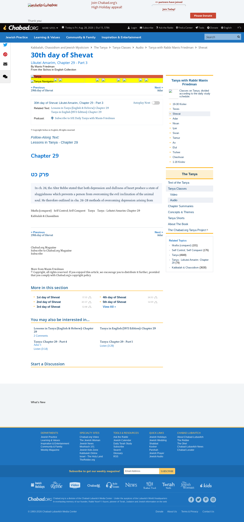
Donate (214, 27)
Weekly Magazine (50, 450)
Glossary (118, 453)
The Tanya (100, 47)
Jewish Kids (206, 485)
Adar (175, 118)
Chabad (85, 498)
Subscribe (118, 446)
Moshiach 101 (87, 446)
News (131, 485)
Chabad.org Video (89, 437)
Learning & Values (47, 37)
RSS (115, 456)
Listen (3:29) (107, 345)
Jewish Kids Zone (89, 450)
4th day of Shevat (114, 297)
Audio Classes (113, 485)
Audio (140, 47)
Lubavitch (94, 498)
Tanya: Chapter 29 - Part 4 (50, 341)
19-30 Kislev (180, 104)
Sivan (176, 133)
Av (174, 142)
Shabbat (153, 443)
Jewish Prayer (156, 453)
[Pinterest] (206, 500)
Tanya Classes (121, 47)
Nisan (176, 123)
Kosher (153, 446)
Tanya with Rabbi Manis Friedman (171, 47)
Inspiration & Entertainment (121, 37)
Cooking (150, 485)
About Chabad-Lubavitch (190, 437)
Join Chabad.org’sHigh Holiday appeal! (106, 4)
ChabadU (94, 485)
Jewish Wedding (158, 440)
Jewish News (87, 443)
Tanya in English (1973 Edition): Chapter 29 (76, 112)
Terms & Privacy (189, 511)
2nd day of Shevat (49, 301)
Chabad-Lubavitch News (190, 446)
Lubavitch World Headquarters (153, 498)
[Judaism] (20, 27)
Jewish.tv (75, 485)
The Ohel (182, 443)
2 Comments (41, 335)
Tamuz (176, 137)
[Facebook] (191, 500)
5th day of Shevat (114, 301)
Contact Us (208, 511)
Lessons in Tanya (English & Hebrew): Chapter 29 (80, 108)
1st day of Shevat (48, 297)
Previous (42, 89)
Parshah (153, 450)
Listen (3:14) (41, 348)
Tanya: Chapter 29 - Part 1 (116, 341)
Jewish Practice (17, 37)
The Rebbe (183, 440)
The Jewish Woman (90, 440)
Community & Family (80, 37)
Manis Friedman (45, 66)
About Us (172, 511)
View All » (109, 306)
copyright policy (81, 275)
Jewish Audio (156, 456)
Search (117, 450)
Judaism (130, 501)
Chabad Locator (185, 450)
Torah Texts (169, 485)
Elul (175, 147)
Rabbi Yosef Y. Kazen (99, 501)
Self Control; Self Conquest (187, 250)
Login (134, 27)
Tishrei (176, 152)
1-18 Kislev (179, 162)
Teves (176, 109)
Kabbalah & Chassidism (185, 267)
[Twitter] (198, 500)
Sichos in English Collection (59, 69)
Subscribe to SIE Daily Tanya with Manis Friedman (85, 118)
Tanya (175, 255)
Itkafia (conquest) (181, 245)
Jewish (142, 501)
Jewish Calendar (122, 440)
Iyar (175, 128)
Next (159, 89)
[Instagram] (213, 500)
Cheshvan (178, 157)
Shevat (202, 47)
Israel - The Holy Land (91, 456)
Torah (122, 501)
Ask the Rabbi (166, 27)
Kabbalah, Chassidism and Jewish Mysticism (60, 47)
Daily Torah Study (122, 443)
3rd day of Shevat (48, 306)
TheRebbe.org (87, 459)
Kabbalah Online (88, 453)
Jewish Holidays (157, 437)
